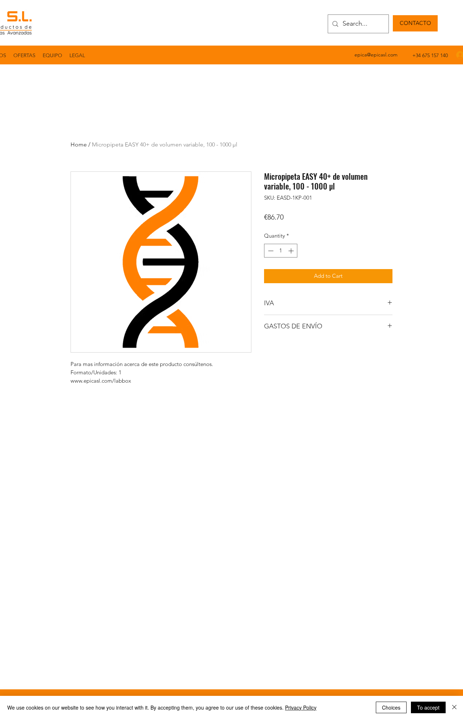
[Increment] (292, 251)
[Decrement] (270, 251)
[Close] (454, 707)
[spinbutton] (281, 251)
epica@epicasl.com (376, 54)
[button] (77, 55)
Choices (391, 707)
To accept (428, 707)
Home (79, 144)
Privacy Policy (301, 707)
